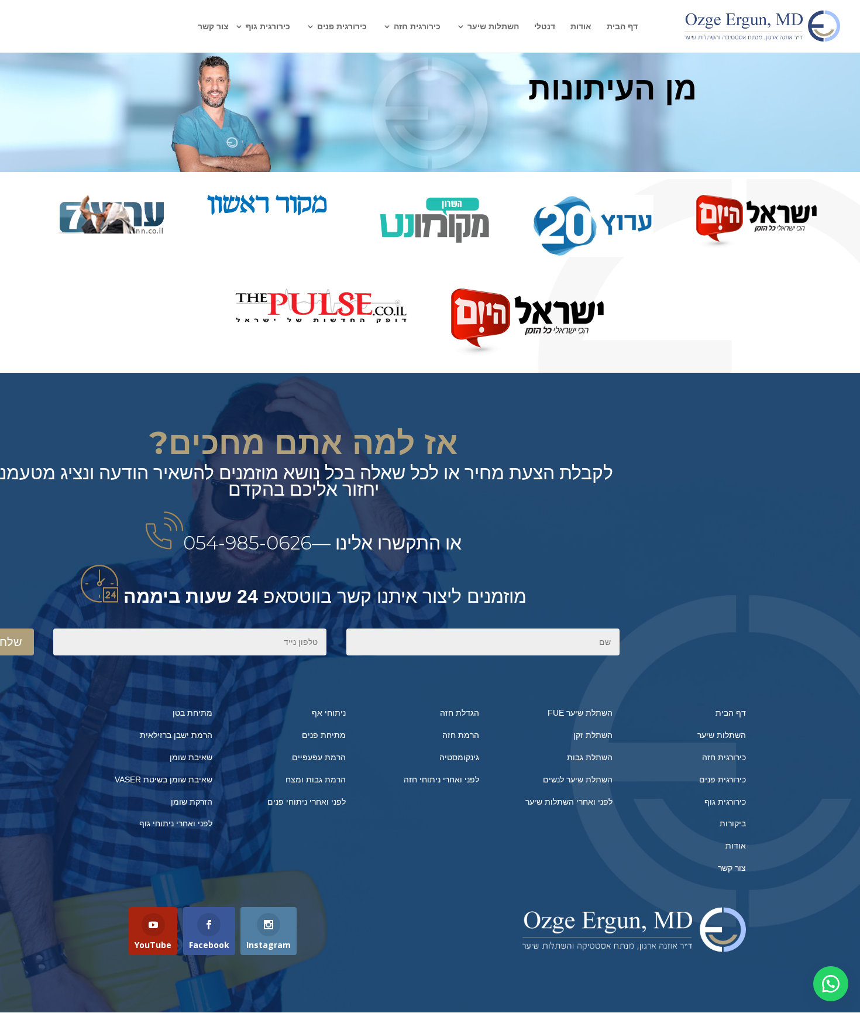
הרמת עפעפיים (319, 757)
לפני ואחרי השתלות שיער (569, 801)
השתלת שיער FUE (580, 712)
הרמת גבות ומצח (315, 779)
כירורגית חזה (417, 26)
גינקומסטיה (459, 757)
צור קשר (213, 26)
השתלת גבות (590, 757)
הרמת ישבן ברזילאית (176, 735)
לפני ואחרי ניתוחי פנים (306, 801)
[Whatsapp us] (830, 983)
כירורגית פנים (342, 26)
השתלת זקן (593, 735)
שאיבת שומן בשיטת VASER (163, 779)
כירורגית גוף (268, 26)
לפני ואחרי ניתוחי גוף (175, 823)
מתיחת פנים (324, 735)
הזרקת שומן (191, 801)
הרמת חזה (460, 735)
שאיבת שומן (191, 757)
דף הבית (622, 26)
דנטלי (544, 26)
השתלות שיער (493, 26)
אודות (580, 26)
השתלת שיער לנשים (578, 779)
